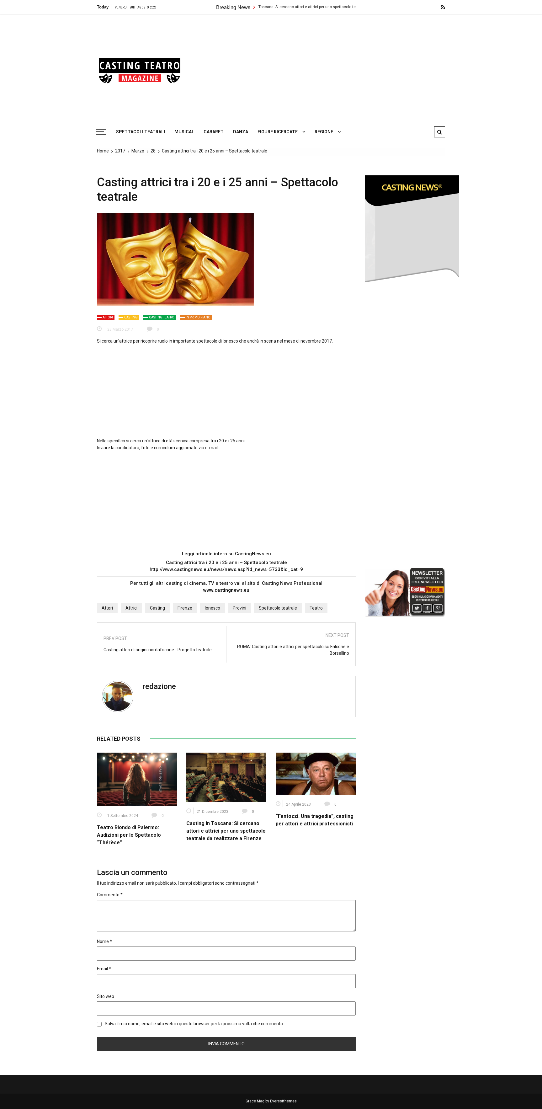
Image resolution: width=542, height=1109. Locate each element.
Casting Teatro (161, 317)
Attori (108, 317)
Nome (104, 941)
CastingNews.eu (253, 554)
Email (104, 968)
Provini (239, 607)
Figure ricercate (278, 131)
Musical (184, 131)
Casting (131, 317)
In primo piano (198, 317)
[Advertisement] (330, 67)
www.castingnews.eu (226, 590)
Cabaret (214, 131)
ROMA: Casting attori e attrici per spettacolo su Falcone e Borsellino (293, 650)
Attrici (131, 607)
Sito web (105, 996)
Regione (324, 131)
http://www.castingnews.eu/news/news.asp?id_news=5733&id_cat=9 (226, 569)
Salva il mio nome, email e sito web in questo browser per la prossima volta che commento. (194, 1023)
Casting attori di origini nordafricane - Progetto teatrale (158, 649)
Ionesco (212, 607)
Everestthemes (283, 1101)
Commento (110, 894)
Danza (240, 131)
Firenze (185, 607)
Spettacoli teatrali (140, 131)
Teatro (316, 607)
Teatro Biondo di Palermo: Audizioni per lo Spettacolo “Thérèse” (129, 834)
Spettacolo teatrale (278, 607)
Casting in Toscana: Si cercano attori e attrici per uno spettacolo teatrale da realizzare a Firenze (283, 7)
